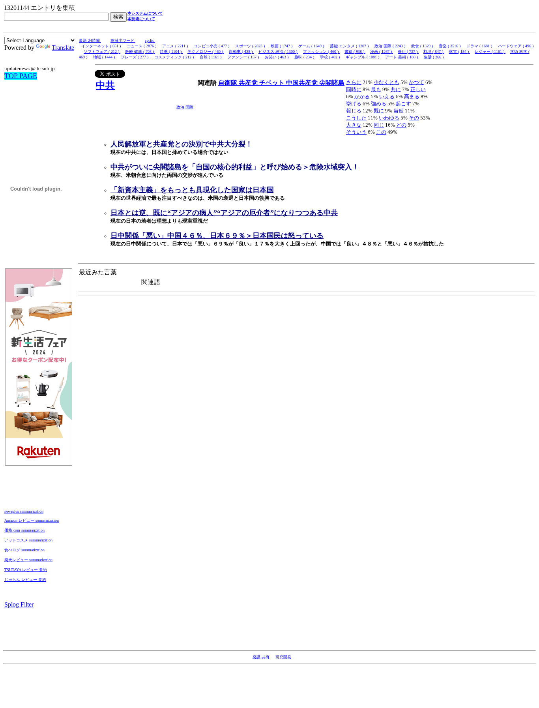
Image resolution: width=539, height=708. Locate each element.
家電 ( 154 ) (459, 51)
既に (379, 111)
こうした (356, 118)
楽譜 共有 (261, 657)
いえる (387, 96)
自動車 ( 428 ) (241, 51)
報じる (353, 111)
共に (396, 89)
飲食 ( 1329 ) (422, 46)
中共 (105, 85)
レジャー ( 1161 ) (490, 51)
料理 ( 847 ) (433, 51)
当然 (398, 111)
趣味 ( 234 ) (304, 57)
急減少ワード (122, 40)
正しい (418, 89)
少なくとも (386, 82)
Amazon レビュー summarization (31, 520)
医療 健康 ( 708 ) (140, 51)
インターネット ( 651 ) (101, 46)
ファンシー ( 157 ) (243, 57)
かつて (416, 82)
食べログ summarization (24, 550)
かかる (362, 96)
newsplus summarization (23, 511)
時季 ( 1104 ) (171, 51)
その (414, 118)
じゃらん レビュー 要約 (25, 579)
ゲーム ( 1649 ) (311, 46)
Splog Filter (19, 604)
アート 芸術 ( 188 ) (402, 57)
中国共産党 (302, 82)
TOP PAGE (20, 76)
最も (376, 89)
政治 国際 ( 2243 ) (390, 46)
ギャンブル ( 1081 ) (363, 57)
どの (401, 125)
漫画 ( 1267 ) (381, 51)
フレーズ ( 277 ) (135, 57)
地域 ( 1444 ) (104, 57)
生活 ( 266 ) (434, 57)
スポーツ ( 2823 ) (250, 46)
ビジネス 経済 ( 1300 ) (278, 51)
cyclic (150, 40)
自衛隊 (228, 82)
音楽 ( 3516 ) (450, 46)
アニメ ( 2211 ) (175, 46)
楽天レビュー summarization (28, 560)
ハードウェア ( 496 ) (515, 46)
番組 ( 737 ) (408, 51)
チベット (272, 82)
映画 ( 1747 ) (282, 46)
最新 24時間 (90, 40)
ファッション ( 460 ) (321, 51)
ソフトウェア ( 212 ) (102, 51)
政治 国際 (184, 107)
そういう (356, 132)
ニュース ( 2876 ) (142, 46)
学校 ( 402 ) (330, 57)
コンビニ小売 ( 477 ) (212, 46)
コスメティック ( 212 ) (174, 57)
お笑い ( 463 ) (277, 57)
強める (378, 104)
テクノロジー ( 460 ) (205, 51)
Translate (63, 47)
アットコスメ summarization (28, 540)
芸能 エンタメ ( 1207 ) (350, 46)
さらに (353, 82)
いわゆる (389, 118)
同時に (353, 89)
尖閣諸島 (331, 82)
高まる (411, 96)
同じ (379, 125)
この (381, 132)
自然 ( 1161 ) (211, 57)
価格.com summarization (24, 530)
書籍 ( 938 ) (354, 51)
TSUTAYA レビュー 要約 (25, 570)
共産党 (249, 82)
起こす (403, 104)
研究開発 (283, 657)
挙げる (353, 104)
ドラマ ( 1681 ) (479, 46)
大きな (353, 125)
